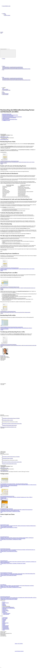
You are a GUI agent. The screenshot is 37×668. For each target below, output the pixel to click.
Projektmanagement (5, 68)
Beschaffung (14, 78)
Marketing (3, 623)
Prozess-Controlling (5, 94)
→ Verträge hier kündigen (6, 613)
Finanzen (21, 78)
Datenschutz (4, 605)
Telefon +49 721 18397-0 (19, 643)
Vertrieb (29, 68)
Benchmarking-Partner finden (6, 114)
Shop (3, 77)
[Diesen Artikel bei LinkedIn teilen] (7, 375)
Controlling (18, 78)
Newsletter (4, 611)
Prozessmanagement (11, 68)
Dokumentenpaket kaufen (4, 136)
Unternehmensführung (24, 68)
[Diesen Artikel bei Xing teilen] (22, 375)
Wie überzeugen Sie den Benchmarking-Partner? (9, 119)
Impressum (4, 604)
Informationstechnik (5, 622)
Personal (3, 624)
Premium (3, 58)
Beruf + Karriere (10, 78)
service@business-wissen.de (19, 651)
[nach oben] (0, 667)
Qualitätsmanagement (18, 68)
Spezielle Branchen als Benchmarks (7, 115)
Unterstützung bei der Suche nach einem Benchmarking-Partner (12, 116)
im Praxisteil (6, 120)
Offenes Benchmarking (5, 118)
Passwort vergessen (7, 15)
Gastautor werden (5, 609)
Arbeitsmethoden (5, 78)
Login (5, 14)
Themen (3, 66)
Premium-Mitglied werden (6, 90)
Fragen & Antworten (5, 602)
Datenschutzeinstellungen (6, 606)
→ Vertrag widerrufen (5, 614)
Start (3, 91)
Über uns (3, 601)
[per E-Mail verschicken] (7, 382)
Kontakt (3, 603)
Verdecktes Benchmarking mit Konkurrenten (9, 117)
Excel (3, 69)
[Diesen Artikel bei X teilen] (22, 367)
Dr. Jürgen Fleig (2, 355)
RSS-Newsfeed (4, 612)
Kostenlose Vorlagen (5, 610)
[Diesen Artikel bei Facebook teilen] (7, 367)
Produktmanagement (5, 625)
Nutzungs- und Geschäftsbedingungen (8, 607)
